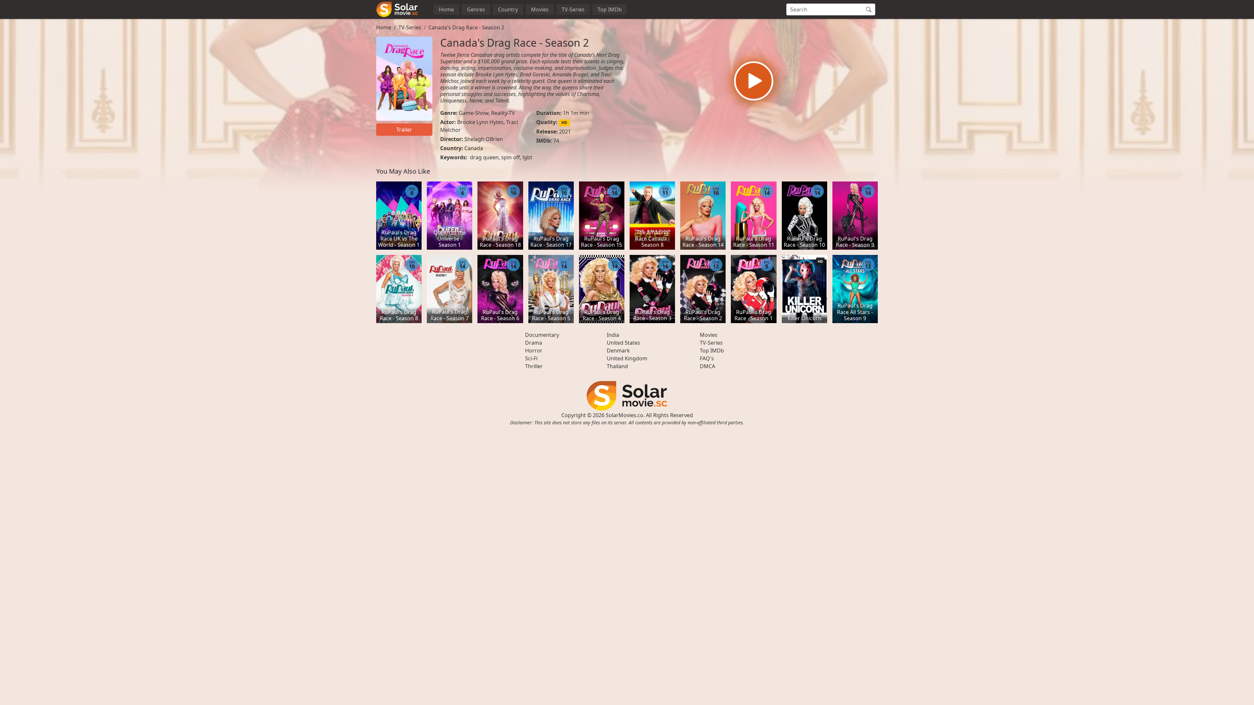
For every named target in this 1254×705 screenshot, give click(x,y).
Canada (473, 148)
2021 (565, 131)
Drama (533, 342)
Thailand (617, 366)
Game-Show (474, 113)
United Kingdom (627, 358)
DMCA (707, 366)
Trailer (404, 129)
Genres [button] (476, 9)
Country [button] (508, 9)
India (613, 334)
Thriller (534, 366)
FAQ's (707, 358)
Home (446, 9)
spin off (510, 157)
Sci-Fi (531, 358)
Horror (533, 350)
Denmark (618, 350)
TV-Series (573, 9)
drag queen (484, 157)
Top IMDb (610, 9)
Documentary (542, 334)
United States (623, 342)
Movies (540, 9)
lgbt (527, 157)
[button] (753, 81)
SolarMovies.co (624, 415)
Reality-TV (503, 113)
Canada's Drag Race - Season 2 (466, 27)
